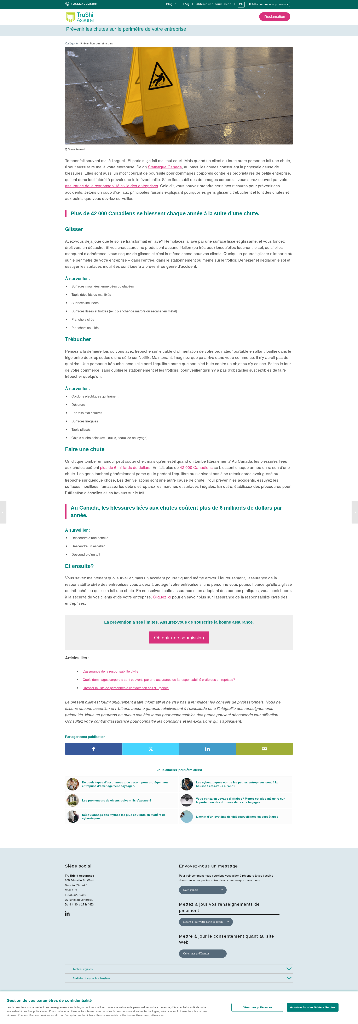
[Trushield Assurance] (79, 17)
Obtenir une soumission (213, 4)
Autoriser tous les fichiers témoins (312, 1007)
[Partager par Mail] (264, 749)
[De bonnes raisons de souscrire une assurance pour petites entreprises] (3, 512)
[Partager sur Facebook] (93, 749)
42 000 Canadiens (196, 467)
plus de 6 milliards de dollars (125, 467)
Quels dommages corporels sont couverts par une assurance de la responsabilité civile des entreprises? (159, 679)
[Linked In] (67, 913)
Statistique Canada (165, 166)
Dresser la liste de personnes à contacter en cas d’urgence (126, 687)
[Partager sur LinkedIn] (207, 749)
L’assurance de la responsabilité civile (110, 671)
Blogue (171, 4)
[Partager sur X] (150, 749)
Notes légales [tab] (82, 968)
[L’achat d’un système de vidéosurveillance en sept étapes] (355, 512)
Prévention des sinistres (96, 43)
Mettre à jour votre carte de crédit (203, 921)
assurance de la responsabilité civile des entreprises (111, 185)
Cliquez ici (162, 596)
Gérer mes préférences (196, 953)
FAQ (186, 4)
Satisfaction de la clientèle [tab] (91, 978)
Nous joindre (190, 890)
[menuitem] (171, 4)
